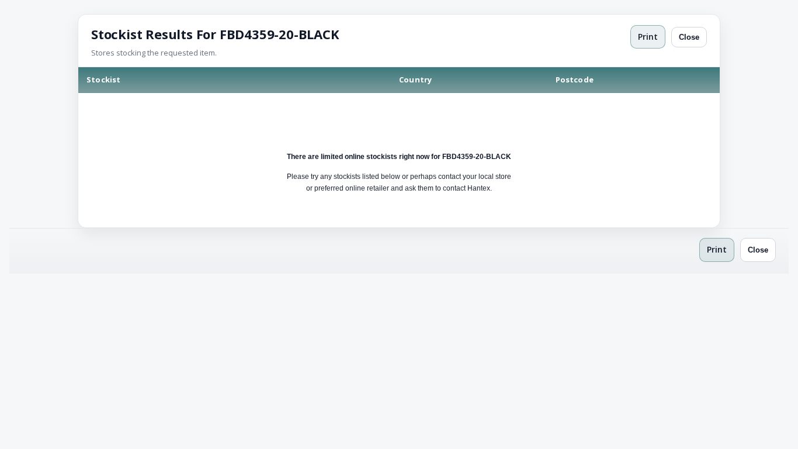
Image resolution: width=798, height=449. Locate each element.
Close (689, 37)
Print (648, 36)
